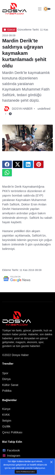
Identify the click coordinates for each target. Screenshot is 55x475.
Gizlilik (6, 426)
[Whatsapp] (7, 172)
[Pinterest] (39, 164)
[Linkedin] (28, 164)
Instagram (13, 455)
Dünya (6, 379)
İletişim (6, 420)
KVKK (6, 414)
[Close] (51, 462)
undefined (44, 108)
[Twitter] (17, 164)
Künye (6, 409)
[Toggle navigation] (40, 9)
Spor (5, 373)
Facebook (13, 450)
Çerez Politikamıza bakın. (25, 471)
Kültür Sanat (10, 385)
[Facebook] (7, 164)
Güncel (11, 29)
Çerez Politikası (12, 432)
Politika (6, 390)
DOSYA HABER (22, 108)
